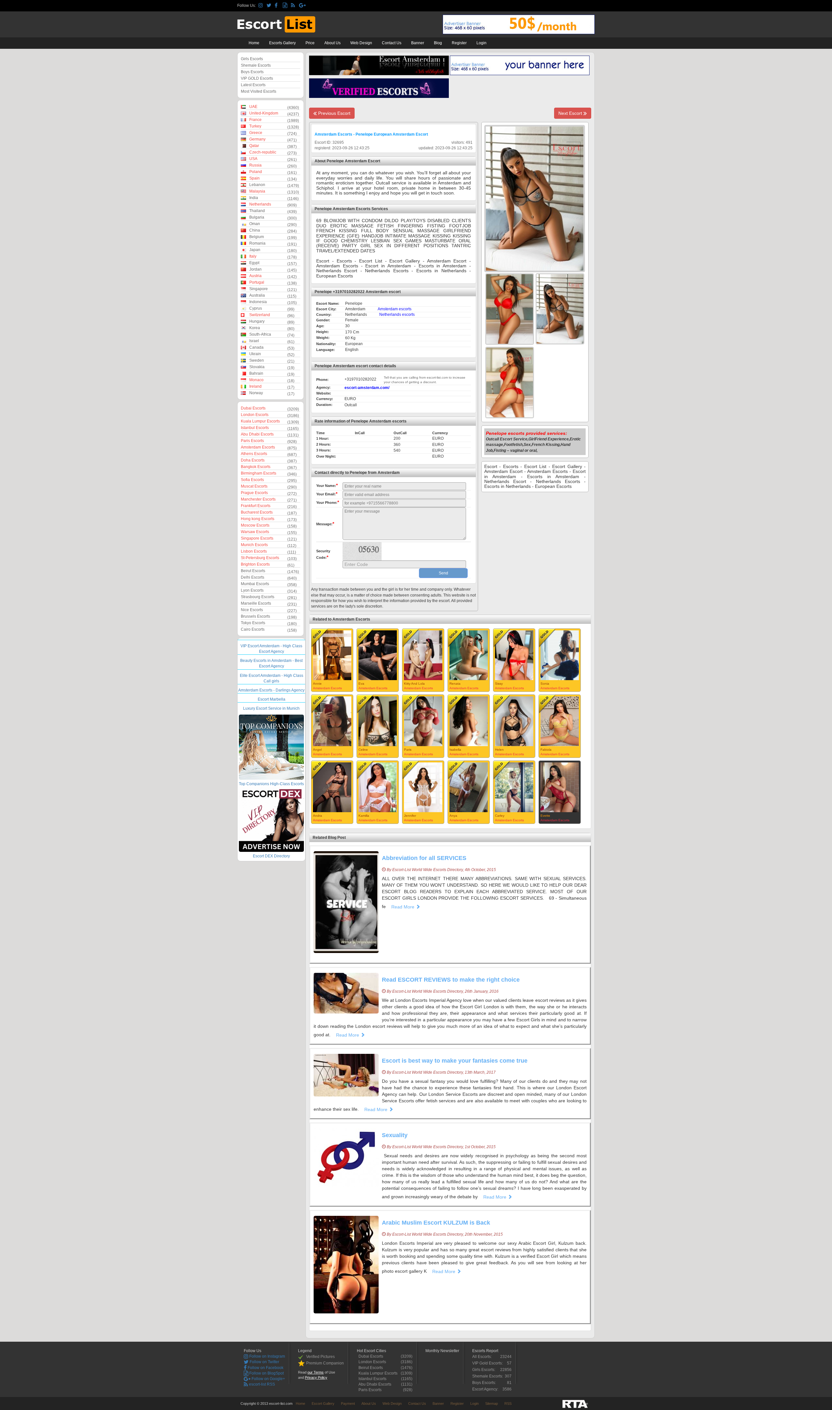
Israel (254, 341)
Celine (363, 749)
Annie (317, 683)
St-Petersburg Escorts (260, 558)
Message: (325, 523)
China (254, 230)
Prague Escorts (254, 492)
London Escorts (254, 414)
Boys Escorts (252, 72)
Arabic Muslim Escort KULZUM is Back (436, 1222)
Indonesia (258, 302)
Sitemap (491, 1403)
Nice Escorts (252, 610)
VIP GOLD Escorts (257, 78)
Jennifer (410, 815)
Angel (317, 749)
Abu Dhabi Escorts (257, 434)
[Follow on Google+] (302, 6)
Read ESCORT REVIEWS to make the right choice (451, 979)
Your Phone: (327, 502)
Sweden (256, 360)
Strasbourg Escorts (257, 597)
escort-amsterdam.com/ (366, 387)
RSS (508, 1403)
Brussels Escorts (255, 616)
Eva (361, 683)
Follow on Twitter (264, 1362)
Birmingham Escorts (258, 473)
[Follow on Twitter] (269, 6)
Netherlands (260, 204)
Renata (455, 683)
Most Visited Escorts (258, 91)
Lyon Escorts (252, 590)
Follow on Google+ (268, 1378)
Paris (407, 749)
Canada (256, 347)
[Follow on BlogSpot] (286, 6)
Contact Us (391, 43)
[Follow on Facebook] (278, 6)
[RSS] (294, 6)
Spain (254, 178)
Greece (255, 132)
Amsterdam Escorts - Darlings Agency (271, 690)
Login (481, 43)
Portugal (256, 282)
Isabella (455, 749)
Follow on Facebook (265, 1367)
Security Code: (323, 554)
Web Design (361, 43)
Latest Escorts (253, 85)
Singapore (258, 289)
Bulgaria (256, 217)
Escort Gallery (323, 1403)
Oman (254, 224)
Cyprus (255, 308)
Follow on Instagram (266, 1356)
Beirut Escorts (253, 571)
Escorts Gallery (282, 43)
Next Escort (570, 113)
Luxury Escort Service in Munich (271, 708)
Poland (255, 171)
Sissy (499, 683)
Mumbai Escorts (255, 584)
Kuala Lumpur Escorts (260, 421)
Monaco (256, 380)
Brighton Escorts (255, 564)
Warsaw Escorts (255, 532)
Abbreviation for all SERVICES (424, 858)
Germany (257, 139)
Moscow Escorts (255, 525)
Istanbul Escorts (255, 427)
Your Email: (326, 493)
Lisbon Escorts (254, 551)
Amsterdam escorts (394, 309)
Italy (252, 256)
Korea (254, 328)
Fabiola (546, 749)
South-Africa (260, 334)
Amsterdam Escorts (258, 447)
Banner (417, 43)
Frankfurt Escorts (255, 506)
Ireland (255, 386)
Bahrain (256, 373)
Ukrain (255, 354)
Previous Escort (333, 113)
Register (459, 43)
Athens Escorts (254, 453)
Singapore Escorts (257, 538)
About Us (332, 43)
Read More (403, 906)
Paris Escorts (252, 440)
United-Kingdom (263, 113)
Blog (438, 43)
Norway (256, 393)
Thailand (257, 210)
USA (253, 158)
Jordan (255, 269)
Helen (499, 749)
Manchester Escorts (258, 499)
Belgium (256, 237)
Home (254, 43)
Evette (545, 815)
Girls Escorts (252, 59)
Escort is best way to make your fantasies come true (454, 1060)
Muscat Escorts (254, 486)
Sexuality (395, 1135)
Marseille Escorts (256, 603)
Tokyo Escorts (253, 623)
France (255, 119)
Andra (317, 815)
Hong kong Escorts (257, 519)
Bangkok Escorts (255, 466)
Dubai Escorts (253, 408)
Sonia (544, 683)
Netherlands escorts (397, 314)
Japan (254, 250)
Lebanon (257, 184)
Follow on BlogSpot (266, 1373)
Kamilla (363, 815)
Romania (257, 243)
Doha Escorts (253, 460)
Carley (499, 815)
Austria (255, 276)
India (253, 197)
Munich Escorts (254, 545)
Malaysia (257, 191)
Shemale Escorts (256, 65)
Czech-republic (262, 152)
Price (310, 43)
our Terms (315, 1372)
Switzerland (259, 315)
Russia (255, 165)
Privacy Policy (316, 1377)
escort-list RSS (261, 1384)
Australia (257, 295)
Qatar (254, 145)
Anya (453, 815)
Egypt (254, 263)
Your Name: (327, 485)
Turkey (255, 126)
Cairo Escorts (253, 629)
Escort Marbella (271, 699)
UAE (253, 106)
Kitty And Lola (414, 683)
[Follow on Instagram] (261, 6)
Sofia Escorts (252, 479)
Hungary (257, 321)
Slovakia (257, 367)
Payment (348, 1403)
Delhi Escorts (252, 577)
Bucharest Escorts (257, 512)
